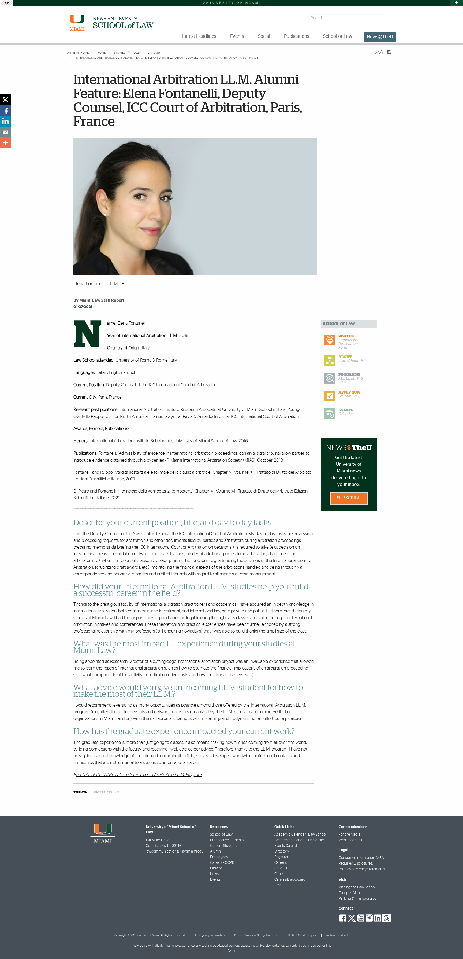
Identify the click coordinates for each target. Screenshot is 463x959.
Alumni (216, 851)
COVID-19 (281, 868)
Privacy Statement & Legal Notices (255, 935)
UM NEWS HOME (78, 52)
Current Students (223, 846)
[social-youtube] (360, 918)
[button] (451, 944)
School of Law (221, 834)
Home (101, 52)
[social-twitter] (352, 917)
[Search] (391, 17)
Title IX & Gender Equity (301, 935)
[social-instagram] (369, 918)
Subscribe (349, 498)
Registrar (281, 857)
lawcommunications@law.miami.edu (175, 851)
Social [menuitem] (264, 36)
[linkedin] (5, 121)
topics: (80, 792)
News (214, 874)
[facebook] (5, 110)
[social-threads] (386, 917)
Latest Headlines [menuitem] (199, 36)
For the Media (349, 834)
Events (215, 879)
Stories (119, 52)
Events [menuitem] (237, 36)
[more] (5, 142)
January (153, 52)
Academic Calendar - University (299, 840)
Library (216, 868)
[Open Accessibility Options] (6, 3)
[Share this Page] (386, 55)
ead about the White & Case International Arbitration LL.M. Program (139, 774)
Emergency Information (210, 935)
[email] (5, 132)
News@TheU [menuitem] (380, 37)
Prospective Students (227, 840)
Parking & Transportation (359, 899)
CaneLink (282, 874)
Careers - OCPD (222, 863)
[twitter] (5, 99)
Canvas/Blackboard (289, 879)
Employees (219, 857)
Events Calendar (287, 846)
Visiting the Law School (357, 887)
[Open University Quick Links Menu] (456, 3)
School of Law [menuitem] (337, 36)
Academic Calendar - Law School (300, 834)
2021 (136, 52)
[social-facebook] (342, 918)
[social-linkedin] (377, 918)
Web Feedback (350, 840)
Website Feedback (337, 935)
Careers (280, 863)
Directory (281, 851)
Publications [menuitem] (296, 36)
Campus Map (349, 893)
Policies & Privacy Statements (362, 869)
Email (278, 885)
